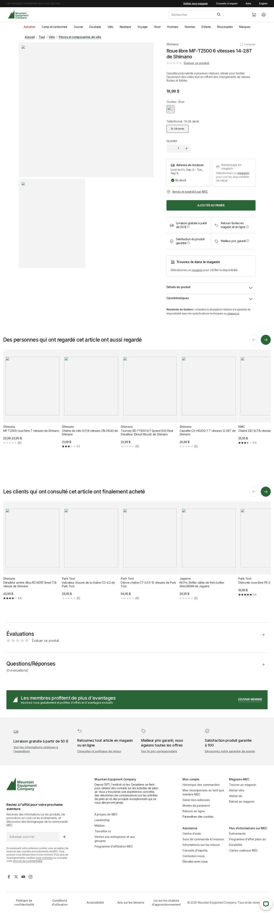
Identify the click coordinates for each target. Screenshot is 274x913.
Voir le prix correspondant (159, 751)
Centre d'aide (192, 833)
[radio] (170, 109)
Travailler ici (102, 831)
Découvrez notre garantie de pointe (230, 751)
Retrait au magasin (242, 801)
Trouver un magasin (242, 784)
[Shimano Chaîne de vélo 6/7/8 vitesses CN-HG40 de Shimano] (91, 402)
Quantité (171, 141)
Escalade (95, 26)
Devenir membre (250, 699)
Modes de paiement (196, 805)
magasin (243, 173)
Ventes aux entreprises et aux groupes (114, 838)
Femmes (190, 26)
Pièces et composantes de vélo (80, 37)
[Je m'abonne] (64, 837)
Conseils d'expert (226, 3)
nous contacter (44, 857)
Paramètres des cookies (198, 816)
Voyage (142, 26)
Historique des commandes (201, 784)
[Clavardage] (266, 904)
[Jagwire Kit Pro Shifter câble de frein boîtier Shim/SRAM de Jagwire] (209, 553)
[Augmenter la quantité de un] (187, 148)
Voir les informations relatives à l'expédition (35, 749)
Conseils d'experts (195, 850)
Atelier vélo (236, 790)
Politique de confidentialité (24, 902)
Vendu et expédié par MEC (190, 191)
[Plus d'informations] (188, 226)
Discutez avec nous (195, 861)
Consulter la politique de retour (99, 751)
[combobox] (207, 15)
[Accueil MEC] (18, 14)
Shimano (172, 44)
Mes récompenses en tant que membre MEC (203, 792)
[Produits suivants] (266, 340)
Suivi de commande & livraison (203, 839)
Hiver (157, 26)
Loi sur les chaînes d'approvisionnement (166, 902)
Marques (244, 26)
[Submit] (218, 14)
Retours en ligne (194, 811)
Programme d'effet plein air (247, 839)
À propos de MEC (106, 814)
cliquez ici (233, 313)
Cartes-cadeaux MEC (243, 850)
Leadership (102, 820)
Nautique (125, 26)
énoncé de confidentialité (27, 861)
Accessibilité (95, 902)
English (263, 3)
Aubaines (30, 26)
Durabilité (235, 844)
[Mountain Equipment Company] (39, 784)
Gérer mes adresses (196, 800)
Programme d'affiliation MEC (113, 846)
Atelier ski (235, 796)
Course (78, 26)
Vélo (110, 26)
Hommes (172, 26)
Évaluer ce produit (196, 63)
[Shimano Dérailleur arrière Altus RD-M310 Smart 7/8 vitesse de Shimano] (32, 553)
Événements (237, 833)
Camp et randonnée (54, 26)
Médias (99, 825)
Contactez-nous (194, 856)
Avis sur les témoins (130, 902)
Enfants (206, 26)
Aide (248, 3)
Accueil (30, 37)
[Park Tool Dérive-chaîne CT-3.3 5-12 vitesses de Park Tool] (150, 553)
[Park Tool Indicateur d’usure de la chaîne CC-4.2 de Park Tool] (91, 553)
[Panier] (254, 15)
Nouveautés (225, 26)
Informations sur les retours (201, 844)
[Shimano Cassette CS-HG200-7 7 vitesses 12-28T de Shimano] (209, 402)
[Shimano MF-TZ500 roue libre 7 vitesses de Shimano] (32, 400)
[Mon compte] (264, 15)
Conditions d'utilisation (60, 902)
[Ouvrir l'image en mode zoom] (86, 109)
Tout (42, 37)
